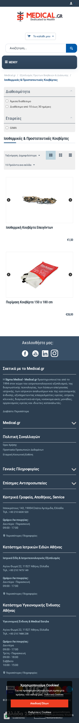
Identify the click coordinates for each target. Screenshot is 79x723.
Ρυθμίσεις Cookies (39, 712)
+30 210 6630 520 (18, 512)
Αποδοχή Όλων (39, 703)
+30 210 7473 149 (18, 570)
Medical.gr (10, 75)
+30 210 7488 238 (18, 633)
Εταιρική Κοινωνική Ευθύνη (18, 454)
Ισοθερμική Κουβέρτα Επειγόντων (29, 227)
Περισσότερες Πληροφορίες (21, 535)
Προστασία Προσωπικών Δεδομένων (23, 449)
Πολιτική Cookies (53, 694)
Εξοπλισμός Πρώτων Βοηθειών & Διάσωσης (44, 75)
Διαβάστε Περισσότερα (16, 411)
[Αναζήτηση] (71, 48)
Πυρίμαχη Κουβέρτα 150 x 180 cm (29, 302)
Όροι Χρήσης (10, 444)
